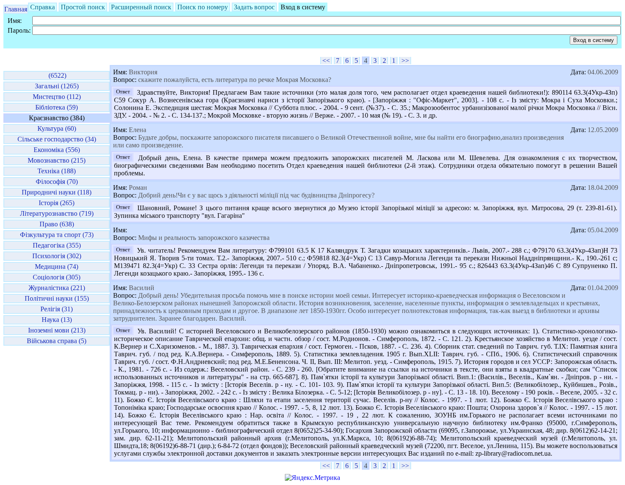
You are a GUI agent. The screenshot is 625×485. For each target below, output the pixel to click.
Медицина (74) (56, 266)
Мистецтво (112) (57, 96)
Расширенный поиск (141, 7)
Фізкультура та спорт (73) (57, 234)
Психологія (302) (56, 255)
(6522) (56, 75)
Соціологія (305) (56, 277)
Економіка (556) (57, 149)
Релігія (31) (56, 309)
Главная (15, 9)
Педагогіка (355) (57, 245)
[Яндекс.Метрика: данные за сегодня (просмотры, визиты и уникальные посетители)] (312, 478)
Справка (42, 7)
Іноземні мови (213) (56, 330)
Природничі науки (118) (56, 192)
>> (405, 60)
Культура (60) (56, 128)
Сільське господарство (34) (56, 139)
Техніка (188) (56, 171)
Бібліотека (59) (56, 107)
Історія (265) (56, 202)
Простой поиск (83, 7)
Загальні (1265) (57, 86)
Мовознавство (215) (56, 160)
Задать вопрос (254, 7)
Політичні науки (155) (57, 298)
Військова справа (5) (56, 340)
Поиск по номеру (202, 7)
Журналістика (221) (56, 287)
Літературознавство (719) (57, 213)
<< (326, 60)
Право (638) (57, 224)
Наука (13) (57, 319)
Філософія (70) (57, 181)
